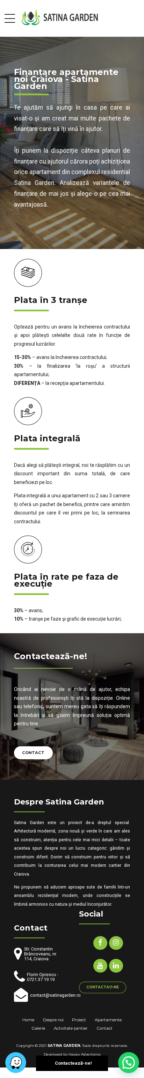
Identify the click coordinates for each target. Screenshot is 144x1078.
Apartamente (108, 1019)
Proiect (79, 1019)
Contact (104, 1028)
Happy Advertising (85, 1054)
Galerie (38, 1028)
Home (28, 1019)
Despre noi (53, 1019)
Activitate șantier (71, 1028)
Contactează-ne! (73, 1063)
